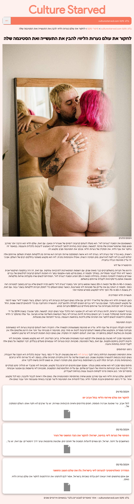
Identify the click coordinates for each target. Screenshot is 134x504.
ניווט (6, 21)
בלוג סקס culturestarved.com (114, 20)
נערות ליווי (83, 354)
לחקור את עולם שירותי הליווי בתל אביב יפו (106, 397)
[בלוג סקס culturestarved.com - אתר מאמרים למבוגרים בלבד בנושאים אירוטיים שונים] (67, 13)
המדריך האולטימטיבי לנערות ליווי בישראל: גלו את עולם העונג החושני (91, 470)
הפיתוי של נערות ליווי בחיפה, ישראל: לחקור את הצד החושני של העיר (91, 435)
